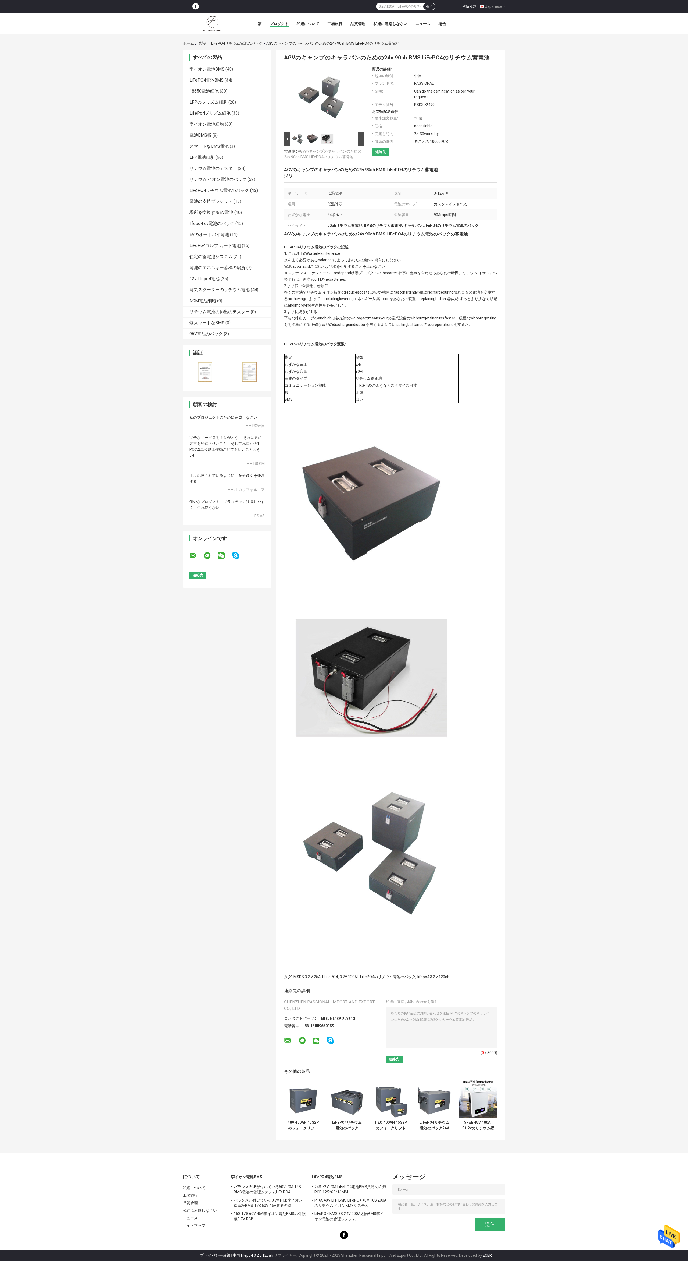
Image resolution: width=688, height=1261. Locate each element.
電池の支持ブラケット (210, 201)
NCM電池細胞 (202, 300)
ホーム (188, 43)
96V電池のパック (206, 333)
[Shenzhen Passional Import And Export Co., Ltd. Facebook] (195, 6)
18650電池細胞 (204, 91)
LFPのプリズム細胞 (208, 102)
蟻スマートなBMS (206, 322)
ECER (487, 1255)
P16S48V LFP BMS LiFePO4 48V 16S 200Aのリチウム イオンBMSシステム (350, 1203)
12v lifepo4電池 (204, 278)
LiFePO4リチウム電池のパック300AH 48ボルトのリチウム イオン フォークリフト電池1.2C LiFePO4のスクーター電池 (347, 1125)
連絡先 (380, 152)
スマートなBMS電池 (209, 146)
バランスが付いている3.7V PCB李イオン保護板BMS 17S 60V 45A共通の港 (268, 1203)
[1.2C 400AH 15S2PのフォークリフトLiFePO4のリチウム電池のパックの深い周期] (391, 1099)
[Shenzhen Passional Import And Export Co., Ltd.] (212, 24)
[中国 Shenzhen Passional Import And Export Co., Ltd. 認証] (205, 372)
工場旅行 (334, 24)
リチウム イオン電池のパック (217, 179)
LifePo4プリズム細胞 (210, 113)
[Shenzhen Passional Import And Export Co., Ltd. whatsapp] (210, 556)
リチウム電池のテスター (213, 168)
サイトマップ (194, 1225)
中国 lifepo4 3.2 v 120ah (253, 1255)
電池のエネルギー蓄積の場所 (217, 267)
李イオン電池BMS (206, 69)
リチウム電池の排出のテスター (219, 311)
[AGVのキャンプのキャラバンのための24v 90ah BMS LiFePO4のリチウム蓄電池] (321, 98)
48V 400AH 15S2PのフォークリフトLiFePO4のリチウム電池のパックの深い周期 (303, 1125)
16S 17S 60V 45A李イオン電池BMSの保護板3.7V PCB (270, 1216)
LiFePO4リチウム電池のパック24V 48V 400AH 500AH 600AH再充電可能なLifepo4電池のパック (434, 1125)
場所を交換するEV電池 (211, 212)
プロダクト (279, 24)
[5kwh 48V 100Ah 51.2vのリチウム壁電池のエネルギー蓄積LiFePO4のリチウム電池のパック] (478, 1099)
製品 (203, 43)
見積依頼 (469, 6)
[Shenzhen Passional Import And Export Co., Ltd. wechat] (224, 556)
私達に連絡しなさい (390, 24)
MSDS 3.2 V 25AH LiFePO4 (315, 977)
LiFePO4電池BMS (206, 80)
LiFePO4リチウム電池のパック (237, 43)
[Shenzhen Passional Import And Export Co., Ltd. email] (196, 556)
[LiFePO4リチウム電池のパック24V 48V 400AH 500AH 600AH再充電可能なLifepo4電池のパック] (434, 1099)
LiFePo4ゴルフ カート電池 (215, 245)
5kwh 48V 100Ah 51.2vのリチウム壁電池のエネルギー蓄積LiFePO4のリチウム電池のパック (478, 1125)
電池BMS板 (200, 135)
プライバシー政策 (215, 1255)
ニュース (423, 24)
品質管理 (358, 24)
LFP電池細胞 (201, 157)
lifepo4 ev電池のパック (211, 223)
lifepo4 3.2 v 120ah (433, 977)
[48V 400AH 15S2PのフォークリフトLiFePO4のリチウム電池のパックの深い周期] (303, 1099)
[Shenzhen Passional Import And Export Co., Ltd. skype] (239, 555)
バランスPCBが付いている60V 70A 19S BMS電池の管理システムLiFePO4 (267, 1189)
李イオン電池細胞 (206, 124)
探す (429, 6)
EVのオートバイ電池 (209, 234)
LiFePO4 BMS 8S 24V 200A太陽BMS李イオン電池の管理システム (349, 1216)
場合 (442, 24)
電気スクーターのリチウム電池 (219, 289)
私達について (308, 24)
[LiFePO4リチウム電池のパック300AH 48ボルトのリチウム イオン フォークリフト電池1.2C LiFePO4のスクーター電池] (347, 1099)
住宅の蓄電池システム (210, 256)
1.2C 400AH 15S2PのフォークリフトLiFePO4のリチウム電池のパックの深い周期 (390, 1125)
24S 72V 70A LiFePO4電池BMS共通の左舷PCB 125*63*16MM (350, 1189)
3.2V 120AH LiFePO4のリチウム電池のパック (377, 977)
